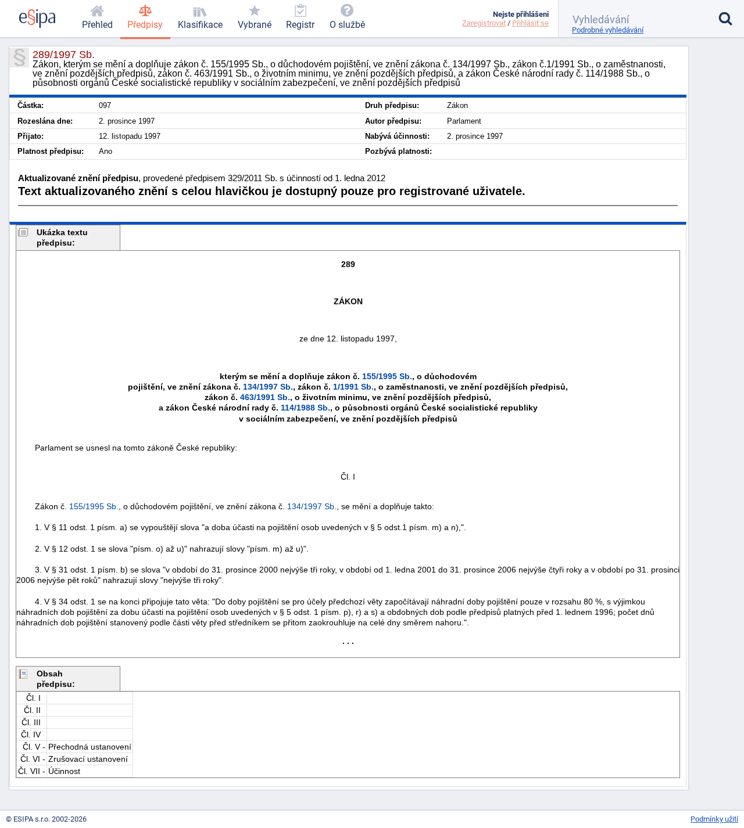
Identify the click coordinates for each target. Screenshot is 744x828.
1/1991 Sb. (353, 386)
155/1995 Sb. (387, 376)
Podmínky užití (714, 819)
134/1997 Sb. (268, 386)
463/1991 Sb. (265, 397)
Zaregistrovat (484, 23)
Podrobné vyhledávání (607, 30)
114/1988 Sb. (305, 407)
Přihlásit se (530, 23)
